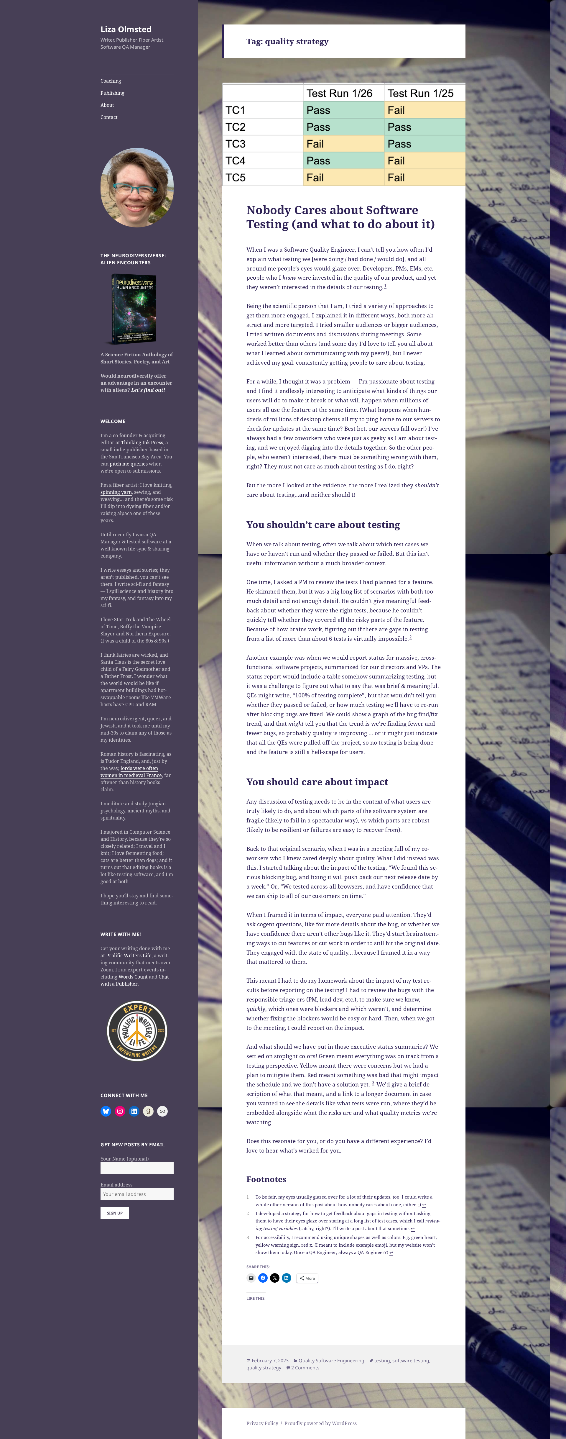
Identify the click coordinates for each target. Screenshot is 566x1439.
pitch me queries (129, 463)
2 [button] (410, 637)
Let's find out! (148, 390)
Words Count (133, 976)
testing (382, 1360)
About (107, 105)
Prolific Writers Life (129, 955)
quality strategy (263, 1367)
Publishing (112, 93)
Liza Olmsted (126, 29)
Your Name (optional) (125, 1159)
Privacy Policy (262, 1423)
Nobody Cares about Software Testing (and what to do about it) (340, 217)
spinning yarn (116, 492)
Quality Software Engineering (331, 1360)
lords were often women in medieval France (131, 771)
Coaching (111, 81)
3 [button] (373, 1083)
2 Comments (305, 1367)
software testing (410, 1360)
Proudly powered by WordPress (320, 1423)
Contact (109, 117)
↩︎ (424, 1204)
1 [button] (385, 285)
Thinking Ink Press (142, 442)
